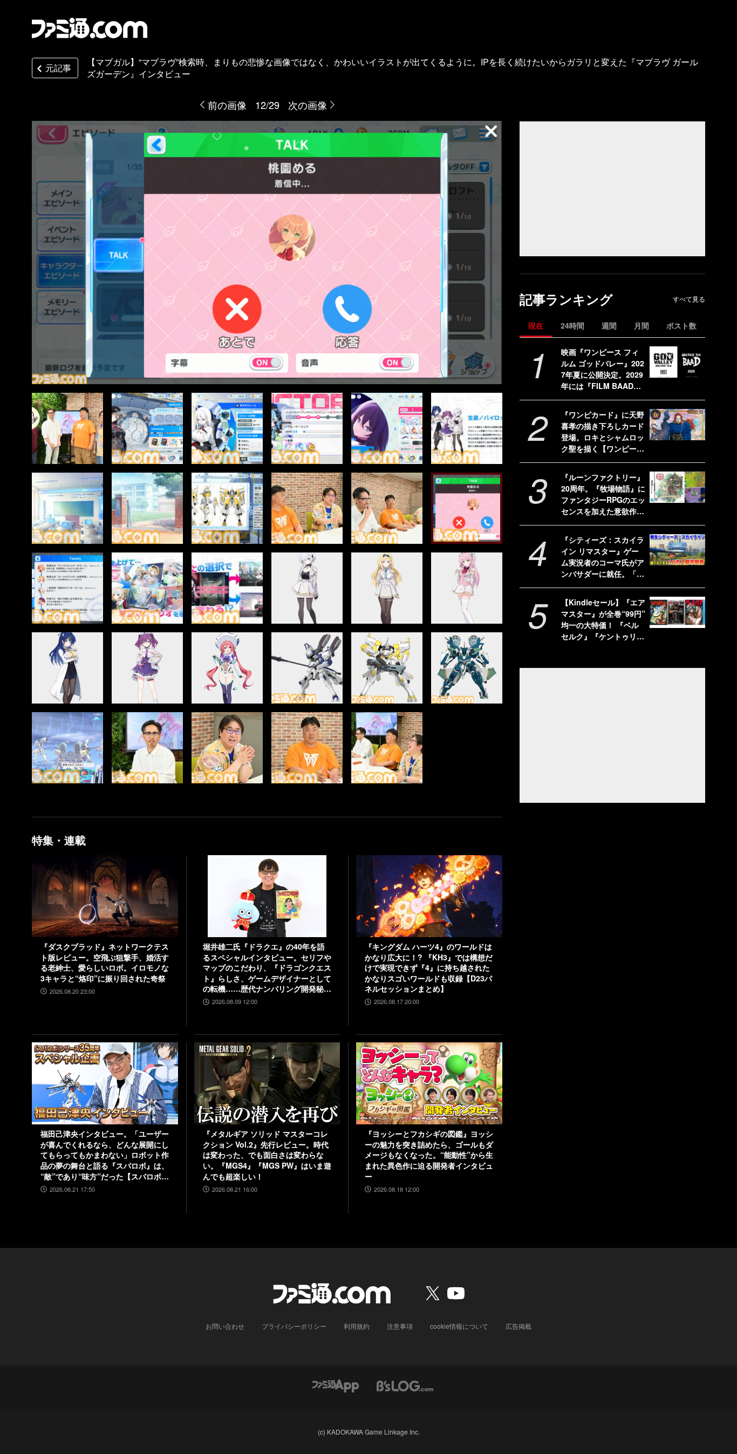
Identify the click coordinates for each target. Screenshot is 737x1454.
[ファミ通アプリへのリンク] (335, 1384)
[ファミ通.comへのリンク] (89, 28)
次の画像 (307, 105)
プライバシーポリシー (294, 1325)
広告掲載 (518, 1325)
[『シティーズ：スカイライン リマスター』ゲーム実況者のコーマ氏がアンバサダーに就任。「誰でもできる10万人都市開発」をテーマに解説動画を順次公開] (677, 549)
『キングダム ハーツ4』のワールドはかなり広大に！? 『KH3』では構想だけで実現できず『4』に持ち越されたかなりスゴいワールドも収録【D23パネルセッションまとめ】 (429, 967)
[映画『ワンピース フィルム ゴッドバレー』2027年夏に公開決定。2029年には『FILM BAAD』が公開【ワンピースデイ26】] (677, 362)
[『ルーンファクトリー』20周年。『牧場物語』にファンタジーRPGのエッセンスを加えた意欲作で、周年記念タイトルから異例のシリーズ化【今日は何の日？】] (677, 487)
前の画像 (227, 105)
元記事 (58, 68)
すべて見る (689, 299)
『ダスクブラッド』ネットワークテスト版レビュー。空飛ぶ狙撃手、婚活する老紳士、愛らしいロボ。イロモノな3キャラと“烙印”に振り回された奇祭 (104, 962)
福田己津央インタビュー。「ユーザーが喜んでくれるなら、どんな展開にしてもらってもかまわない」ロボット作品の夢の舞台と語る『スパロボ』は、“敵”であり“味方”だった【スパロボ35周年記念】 (104, 1155)
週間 (609, 325)
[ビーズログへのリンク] (405, 1384)
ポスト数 (681, 325)
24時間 (572, 325)
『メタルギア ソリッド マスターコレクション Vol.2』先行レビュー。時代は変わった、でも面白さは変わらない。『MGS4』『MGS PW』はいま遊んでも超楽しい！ (267, 1155)
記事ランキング (566, 299)
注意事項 (400, 1325)
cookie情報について (459, 1325)
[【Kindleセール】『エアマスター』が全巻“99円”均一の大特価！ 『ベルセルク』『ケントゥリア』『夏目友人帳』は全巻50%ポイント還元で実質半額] (677, 612)
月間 (641, 325)
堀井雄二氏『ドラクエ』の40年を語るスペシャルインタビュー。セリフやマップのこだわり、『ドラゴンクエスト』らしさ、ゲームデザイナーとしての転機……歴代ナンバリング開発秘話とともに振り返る (267, 967)
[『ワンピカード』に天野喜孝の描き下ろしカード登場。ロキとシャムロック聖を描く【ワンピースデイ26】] (677, 424)
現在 (535, 325)
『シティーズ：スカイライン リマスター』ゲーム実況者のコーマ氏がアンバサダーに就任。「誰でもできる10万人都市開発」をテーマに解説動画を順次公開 (603, 556)
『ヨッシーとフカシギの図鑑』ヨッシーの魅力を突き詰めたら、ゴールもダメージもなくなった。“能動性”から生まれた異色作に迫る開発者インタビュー (429, 1155)
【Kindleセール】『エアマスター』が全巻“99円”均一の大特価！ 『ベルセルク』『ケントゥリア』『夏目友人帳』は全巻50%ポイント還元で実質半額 (603, 619)
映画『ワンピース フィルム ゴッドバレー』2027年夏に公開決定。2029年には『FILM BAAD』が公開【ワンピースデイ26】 (602, 369)
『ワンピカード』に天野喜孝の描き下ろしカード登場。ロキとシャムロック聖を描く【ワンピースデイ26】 (602, 431)
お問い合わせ (225, 1325)
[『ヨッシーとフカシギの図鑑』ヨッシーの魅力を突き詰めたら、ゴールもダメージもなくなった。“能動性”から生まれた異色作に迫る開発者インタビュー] (429, 1083)
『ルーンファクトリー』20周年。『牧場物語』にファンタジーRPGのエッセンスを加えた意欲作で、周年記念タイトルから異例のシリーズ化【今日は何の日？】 (603, 494)
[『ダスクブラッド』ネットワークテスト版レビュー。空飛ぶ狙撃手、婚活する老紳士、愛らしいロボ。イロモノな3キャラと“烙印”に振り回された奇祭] (105, 896)
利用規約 (357, 1325)
